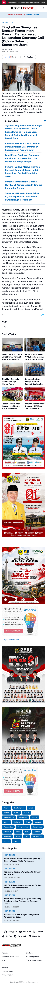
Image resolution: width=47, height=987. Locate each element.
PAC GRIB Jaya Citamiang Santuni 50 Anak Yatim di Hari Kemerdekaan (23, 886)
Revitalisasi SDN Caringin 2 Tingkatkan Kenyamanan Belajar (21, 915)
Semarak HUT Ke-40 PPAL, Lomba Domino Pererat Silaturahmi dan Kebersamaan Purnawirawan (22, 146)
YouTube (27, 932)
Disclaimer (30, 953)
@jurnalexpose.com (11, 640)
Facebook (21, 936)
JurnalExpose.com (30, 982)
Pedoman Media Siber (10, 957)
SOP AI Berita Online (34, 960)
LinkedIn (36, 936)
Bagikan (30, 57)
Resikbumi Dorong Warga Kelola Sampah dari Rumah (22, 873)
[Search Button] (43, 8)
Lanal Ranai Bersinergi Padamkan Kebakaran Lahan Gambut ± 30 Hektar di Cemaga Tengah (22, 158)
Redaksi (5, 953)
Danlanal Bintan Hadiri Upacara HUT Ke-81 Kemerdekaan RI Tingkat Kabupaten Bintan (23, 184)
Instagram (12, 932)
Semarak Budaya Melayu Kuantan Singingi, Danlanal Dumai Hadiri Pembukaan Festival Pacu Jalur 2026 (22, 172)
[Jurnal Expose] (23, 8)
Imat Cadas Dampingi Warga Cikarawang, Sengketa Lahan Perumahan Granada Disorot (22, 901)
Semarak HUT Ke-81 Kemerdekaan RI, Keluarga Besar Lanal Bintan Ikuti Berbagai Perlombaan (22, 196)
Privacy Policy (7, 975)
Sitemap (5, 967)
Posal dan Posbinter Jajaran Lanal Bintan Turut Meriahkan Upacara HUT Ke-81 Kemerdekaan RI (11, 406)
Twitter (40, 932)
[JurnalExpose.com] (23, 945)
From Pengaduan (32, 957)
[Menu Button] (3, 8)
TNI (5, 327)
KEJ (3, 960)
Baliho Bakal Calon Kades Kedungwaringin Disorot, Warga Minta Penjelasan (23, 859)
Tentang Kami (7, 971)
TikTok (9, 936)
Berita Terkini (32, 15)
